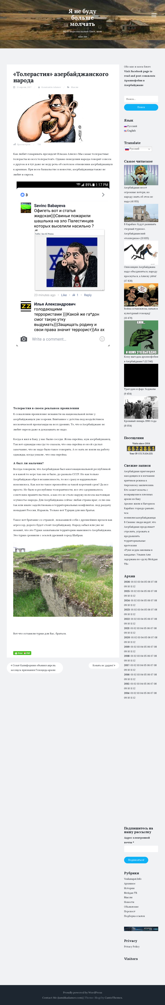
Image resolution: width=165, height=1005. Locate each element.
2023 (127, 609)
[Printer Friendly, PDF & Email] (22, 652)
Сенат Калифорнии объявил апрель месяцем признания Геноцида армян (33, 668)
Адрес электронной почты (137, 840)
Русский (134, 148)
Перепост (129, 911)
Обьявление (131, 906)
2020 (127, 637)
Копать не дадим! (103, 665)
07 (152, 581)
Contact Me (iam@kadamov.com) (62, 997)
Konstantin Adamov (51, 87)
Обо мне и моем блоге (137, 66)
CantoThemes (113, 997)
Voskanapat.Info (132, 879)
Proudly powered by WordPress (82, 992)
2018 (126, 656)
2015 (126, 683)
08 (155, 591)
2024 (127, 600)
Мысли (74, 87)
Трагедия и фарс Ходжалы (140, 389)
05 (145, 581)
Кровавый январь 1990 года (140, 421)
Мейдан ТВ (130, 892)
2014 (126, 693)
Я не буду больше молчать (82, 17)
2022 (127, 619)
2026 (127, 581)
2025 (127, 591)
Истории (129, 888)
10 (128, 595)
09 (125, 595)
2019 (126, 646)
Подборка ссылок (134, 916)
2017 (126, 665)
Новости (129, 902)
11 (131, 623)
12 (134, 595)
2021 (126, 628)
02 (135, 581)
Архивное (130, 883)
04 (142, 581)
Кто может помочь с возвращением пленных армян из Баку (138, 494)
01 (132, 581)
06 (149, 581)
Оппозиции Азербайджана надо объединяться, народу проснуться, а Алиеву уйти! (140, 272)
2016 (126, 674)
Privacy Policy (132, 946)
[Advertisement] (63, 373)
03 (138, 581)
